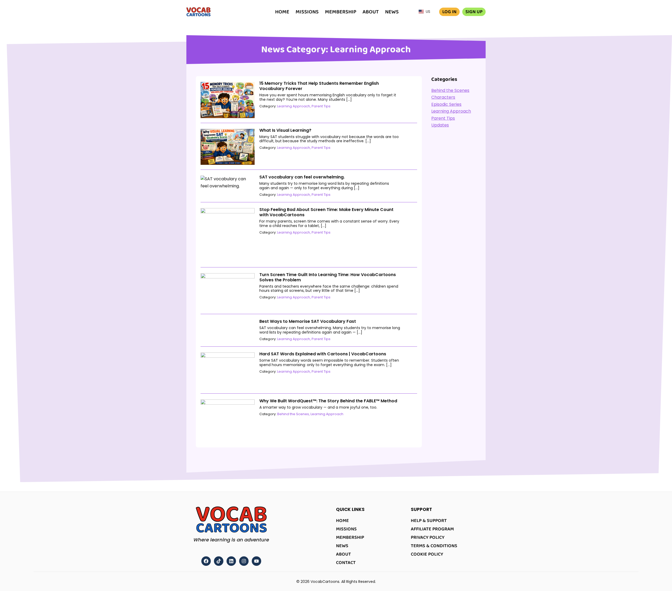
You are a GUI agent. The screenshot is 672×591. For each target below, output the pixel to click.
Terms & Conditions (434, 546)
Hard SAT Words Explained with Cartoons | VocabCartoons (322, 354)
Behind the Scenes (293, 413)
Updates (440, 125)
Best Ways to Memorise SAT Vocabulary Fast (307, 321)
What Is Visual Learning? (285, 130)
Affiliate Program (432, 529)
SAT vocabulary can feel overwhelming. (302, 177)
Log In (449, 11)
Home (282, 12)
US (427, 11)
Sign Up (473, 11)
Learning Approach (293, 106)
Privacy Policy (427, 537)
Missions (307, 12)
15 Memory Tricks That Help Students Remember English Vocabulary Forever (319, 86)
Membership (340, 12)
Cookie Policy (427, 554)
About (371, 12)
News (392, 12)
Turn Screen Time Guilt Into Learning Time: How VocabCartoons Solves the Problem (327, 277)
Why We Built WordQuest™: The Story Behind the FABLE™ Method (328, 401)
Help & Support (429, 520)
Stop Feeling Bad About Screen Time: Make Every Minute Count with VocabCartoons (326, 212)
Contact (346, 562)
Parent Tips (321, 106)
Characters (443, 97)
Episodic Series (446, 104)
